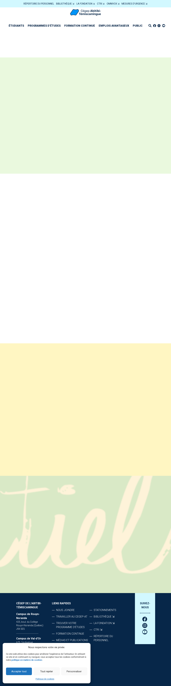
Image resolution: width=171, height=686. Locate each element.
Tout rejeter (46, 671)
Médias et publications (72, 640)
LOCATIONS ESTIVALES (83, 278)
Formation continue (79, 25)
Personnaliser (74, 671)
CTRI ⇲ (101, 3)
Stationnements (105, 610)
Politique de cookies (45, 679)
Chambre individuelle (84, 224)
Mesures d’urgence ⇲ (134, 3)
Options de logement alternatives (95, 267)
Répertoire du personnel (39, 3)
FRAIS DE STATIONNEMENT (86, 245)
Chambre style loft (83, 234)
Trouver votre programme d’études (70, 625)
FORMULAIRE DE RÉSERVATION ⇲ (37, 280)
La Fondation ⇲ (85, 3)
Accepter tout (19, 671)
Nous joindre (77, 289)
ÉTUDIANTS (16, 25)
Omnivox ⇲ (113, 3)
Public (137, 25)
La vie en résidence (81, 213)
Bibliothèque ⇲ (65, 3)
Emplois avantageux (114, 25)
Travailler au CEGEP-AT (71, 616)
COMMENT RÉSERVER (82, 256)
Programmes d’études (44, 25)
